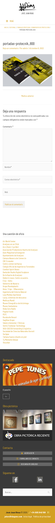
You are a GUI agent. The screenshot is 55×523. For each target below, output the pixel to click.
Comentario (8, 126)
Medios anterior (27, 95)
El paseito (7, 389)
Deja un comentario (10, 48)
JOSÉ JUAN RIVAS (27, 13)
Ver (6, 396)
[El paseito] (27, 383)
